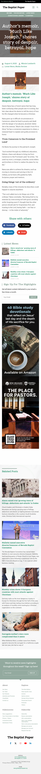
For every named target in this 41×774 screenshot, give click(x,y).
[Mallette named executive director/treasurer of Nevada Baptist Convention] (5, 263)
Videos (23, 705)
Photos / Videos (6, 718)
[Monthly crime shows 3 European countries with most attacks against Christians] (5, 275)
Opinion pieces (25, 696)
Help (16, 763)
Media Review (21, 66)
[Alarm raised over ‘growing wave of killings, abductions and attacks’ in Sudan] (5, 251)
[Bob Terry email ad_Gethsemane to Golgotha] (20, 340)
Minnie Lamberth (28, 63)
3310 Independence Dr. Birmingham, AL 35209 (20, 757)
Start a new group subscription (29, 724)
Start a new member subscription (26, 721)
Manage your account (27, 728)
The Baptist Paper (30, 1)
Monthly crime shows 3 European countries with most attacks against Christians (23, 274)
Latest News (30, 13)
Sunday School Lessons (16, 15)
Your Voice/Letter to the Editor (10, 716)
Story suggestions (7, 714)
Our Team (4, 691)
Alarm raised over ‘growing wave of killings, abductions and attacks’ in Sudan (23, 250)
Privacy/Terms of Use (8, 763)
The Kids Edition (19, 13)
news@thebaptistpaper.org (20, 768)
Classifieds (29, 15)
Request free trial (25, 730)
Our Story (4, 689)
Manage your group (26, 726)
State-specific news (26, 691)
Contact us (5, 700)
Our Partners (5, 694)
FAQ (20, 763)
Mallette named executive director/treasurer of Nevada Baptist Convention (23, 262)
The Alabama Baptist (7, 1)
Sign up (33, 297)
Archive (23, 694)
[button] (37, 7)
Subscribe (24, 714)
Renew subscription (26, 716)
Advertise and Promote (8, 696)
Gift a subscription (26, 718)
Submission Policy (7, 722)
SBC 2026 (9, 13)
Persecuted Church (26, 700)
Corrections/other (7, 720)
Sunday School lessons (27, 698)
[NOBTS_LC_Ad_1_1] (20, 412)
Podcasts (23, 702)
